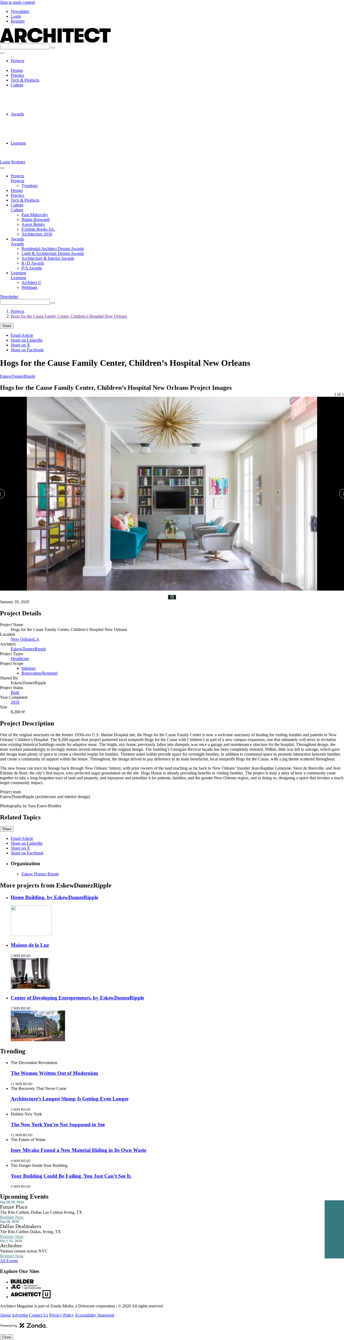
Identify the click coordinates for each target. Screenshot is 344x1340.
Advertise (20, 1315)
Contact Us (38, 1315)
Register (18, 21)
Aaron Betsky (33, 99)
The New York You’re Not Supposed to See (58, 1124)
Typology (30, 65)
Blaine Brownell (35, 94)
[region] (172, 489)
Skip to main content (17, 2)
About (5, 1315)
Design (17, 70)
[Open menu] (2, 53)
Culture (17, 85)
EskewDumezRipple (17, 376)
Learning (18, 143)
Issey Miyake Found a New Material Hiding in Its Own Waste (78, 1150)
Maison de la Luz (30, 945)
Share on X (20, 345)
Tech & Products (25, 80)
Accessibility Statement (94, 1315)
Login (16, 16)
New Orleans (22, 639)
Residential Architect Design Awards (53, 119)
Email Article (22, 335)
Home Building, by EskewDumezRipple (54, 897)
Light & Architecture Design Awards (53, 123)
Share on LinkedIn (26, 340)
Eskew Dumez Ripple (40, 874)
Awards (17, 114)
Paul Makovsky (35, 89)
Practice (17, 75)
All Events (9, 1260)
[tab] (172, 597)
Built (15, 692)
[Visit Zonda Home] (24, 1327)
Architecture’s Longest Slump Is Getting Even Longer (70, 1099)
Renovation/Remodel (40, 673)
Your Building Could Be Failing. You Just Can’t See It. (71, 1176)
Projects (17, 60)
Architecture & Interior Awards (48, 128)
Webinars (29, 152)
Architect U (31, 148)
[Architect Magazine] (55, 41)
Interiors (28, 668)
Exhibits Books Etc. (38, 104)
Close (6, 1337)
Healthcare (20, 658)
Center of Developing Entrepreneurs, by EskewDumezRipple (77, 998)
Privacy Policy (61, 1315)
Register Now (12, 1217)
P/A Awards (32, 138)
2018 (15, 702)
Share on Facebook (27, 350)
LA (36, 639)
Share (6, 326)
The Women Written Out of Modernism (54, 1073)
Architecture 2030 (37, 109)
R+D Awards (33, 133)
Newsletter (20, 11)
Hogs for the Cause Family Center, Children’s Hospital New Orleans (69, 316)
